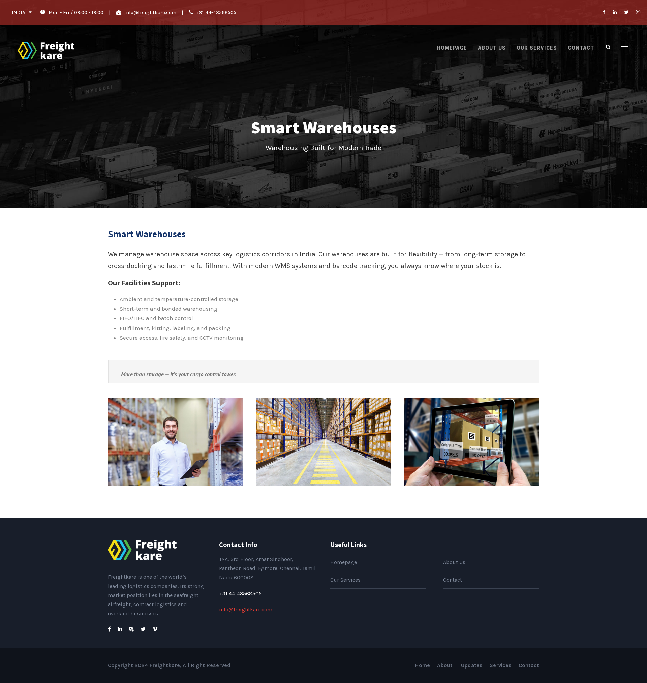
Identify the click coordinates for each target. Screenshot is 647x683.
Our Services (537, 48)
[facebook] (604, 12)
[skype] (131, 629)
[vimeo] (155, 629)
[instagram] (638, 12)
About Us (492, 48)
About (445, 665)
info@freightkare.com (150, 12)
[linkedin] (615, 12)
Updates (472, 665)
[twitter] (626, 12)
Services (501, 665)
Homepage (452, 48)
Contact (581, 48)
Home (422, 665)
